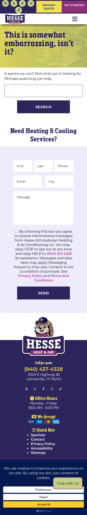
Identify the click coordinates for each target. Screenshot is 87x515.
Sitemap (38, 452)
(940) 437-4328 (43, 368)
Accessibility (42, 448)
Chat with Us (68, 483)
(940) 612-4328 (59, 253)
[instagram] (30, 3)
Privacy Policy (30, 275)
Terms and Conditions (51, 277)
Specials (38, 435)
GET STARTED (74, 5)
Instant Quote (49, 6)
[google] (5, 3)
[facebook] (22, 3)
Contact (38, 439)
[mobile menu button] (75, 19)
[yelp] (14, 3)
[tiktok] (18, 9)
